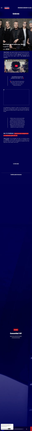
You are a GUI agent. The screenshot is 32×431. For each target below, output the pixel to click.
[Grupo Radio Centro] (26, 7)
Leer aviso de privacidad (4, 428)
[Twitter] (20, 7)
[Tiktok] (24, 7)
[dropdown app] (27, 7)
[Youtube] (23, 7)
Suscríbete (16, 330)
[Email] (29, 7)
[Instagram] (21, 7)
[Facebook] (18, 7)
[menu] (1, 8)
